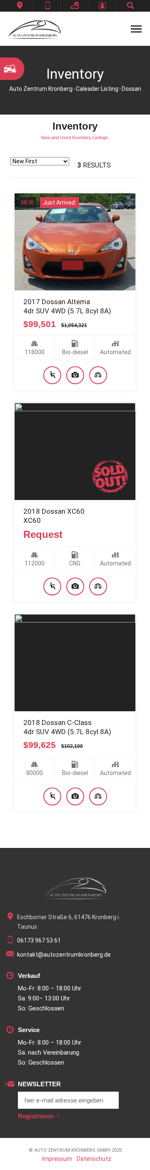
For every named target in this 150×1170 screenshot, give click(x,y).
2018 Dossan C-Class (57, 722)
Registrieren (36, 1116)
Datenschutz (94, 1158)
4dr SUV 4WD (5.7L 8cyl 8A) (67, 311)
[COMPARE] (98, 375)
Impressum (57, 1158)
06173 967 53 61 (39, 940)
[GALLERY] (75, 375)
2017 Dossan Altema (56, 302)
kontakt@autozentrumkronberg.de (64, 954)
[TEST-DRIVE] (52, 375)
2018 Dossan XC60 (54, 511)
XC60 (32, 520)
